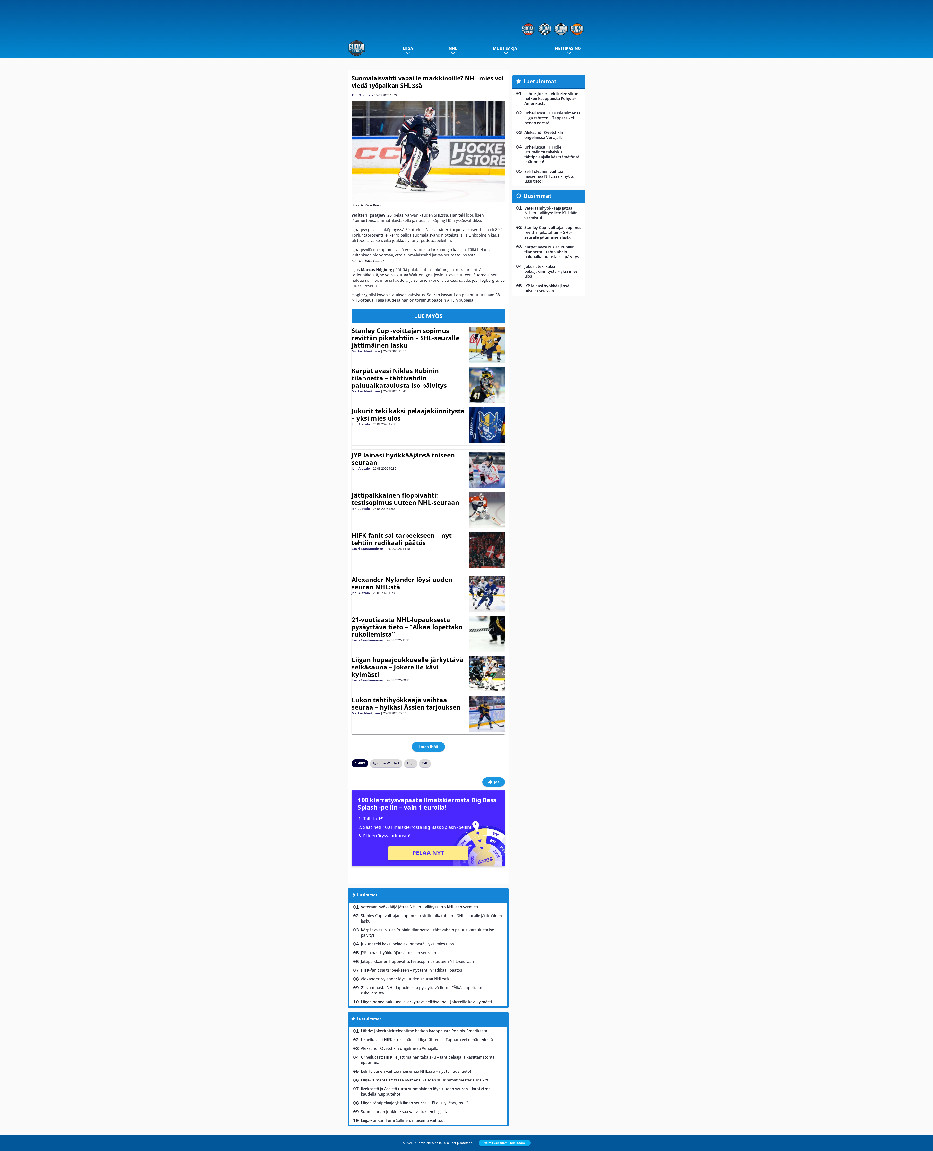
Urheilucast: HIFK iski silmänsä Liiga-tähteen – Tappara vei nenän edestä (427, 1039)
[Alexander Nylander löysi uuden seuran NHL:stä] (486, 594)
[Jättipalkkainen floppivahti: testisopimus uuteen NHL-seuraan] (487, 510)
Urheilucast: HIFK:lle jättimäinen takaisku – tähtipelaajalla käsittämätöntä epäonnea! (428, 1059)
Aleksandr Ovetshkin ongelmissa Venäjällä (399, 1048)
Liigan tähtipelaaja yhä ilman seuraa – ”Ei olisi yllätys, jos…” (414, 1103)
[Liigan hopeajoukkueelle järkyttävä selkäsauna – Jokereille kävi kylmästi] (487, 674)
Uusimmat (367, 894)
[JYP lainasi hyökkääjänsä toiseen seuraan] (487, 470)
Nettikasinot (569, 48)
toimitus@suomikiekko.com (504, 1143)
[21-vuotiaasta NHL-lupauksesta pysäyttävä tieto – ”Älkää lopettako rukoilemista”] (487, 634)
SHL (425, 763)
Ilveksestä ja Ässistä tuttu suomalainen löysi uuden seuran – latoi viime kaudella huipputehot (426, 1091)
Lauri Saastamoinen (367, 548)
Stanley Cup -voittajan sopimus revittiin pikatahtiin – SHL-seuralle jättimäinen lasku (405, 338)
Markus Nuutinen (366, 351)
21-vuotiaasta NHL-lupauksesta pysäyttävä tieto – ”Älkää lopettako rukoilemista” (407, 627)
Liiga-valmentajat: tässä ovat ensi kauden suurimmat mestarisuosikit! (424, 1080)
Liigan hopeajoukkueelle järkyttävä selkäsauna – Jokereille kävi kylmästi (407, 667)
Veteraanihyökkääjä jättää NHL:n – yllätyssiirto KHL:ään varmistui (420, 907)
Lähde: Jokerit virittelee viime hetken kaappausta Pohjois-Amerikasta (424, 1031)
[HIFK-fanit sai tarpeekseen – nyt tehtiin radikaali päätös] (487, 550)
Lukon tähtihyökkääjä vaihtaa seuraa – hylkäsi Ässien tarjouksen (406, 703)
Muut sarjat (506, 48)
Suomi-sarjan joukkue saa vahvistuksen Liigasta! (405, 1111)
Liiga (408, 48)
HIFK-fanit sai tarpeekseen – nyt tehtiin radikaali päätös (402, 539)
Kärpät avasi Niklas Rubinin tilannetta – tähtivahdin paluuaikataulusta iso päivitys (399, 378)
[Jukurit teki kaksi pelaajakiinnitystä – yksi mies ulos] (487, 425)
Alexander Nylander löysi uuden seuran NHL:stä (402, 583)
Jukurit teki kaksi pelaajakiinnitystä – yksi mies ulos (408, 414)
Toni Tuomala (362, 95)
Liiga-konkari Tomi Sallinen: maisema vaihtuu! (403, 1120)
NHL (453, 48)
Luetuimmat (369, 1018)
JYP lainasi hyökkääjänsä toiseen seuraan (403, 459)
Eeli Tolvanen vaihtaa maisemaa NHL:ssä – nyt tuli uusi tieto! (416, 1071)
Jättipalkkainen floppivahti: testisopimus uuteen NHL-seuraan (405, 499)
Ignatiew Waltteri (386, 763)
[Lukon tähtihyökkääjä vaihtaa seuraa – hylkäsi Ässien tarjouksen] (487, 714)
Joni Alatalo (361, 424)
